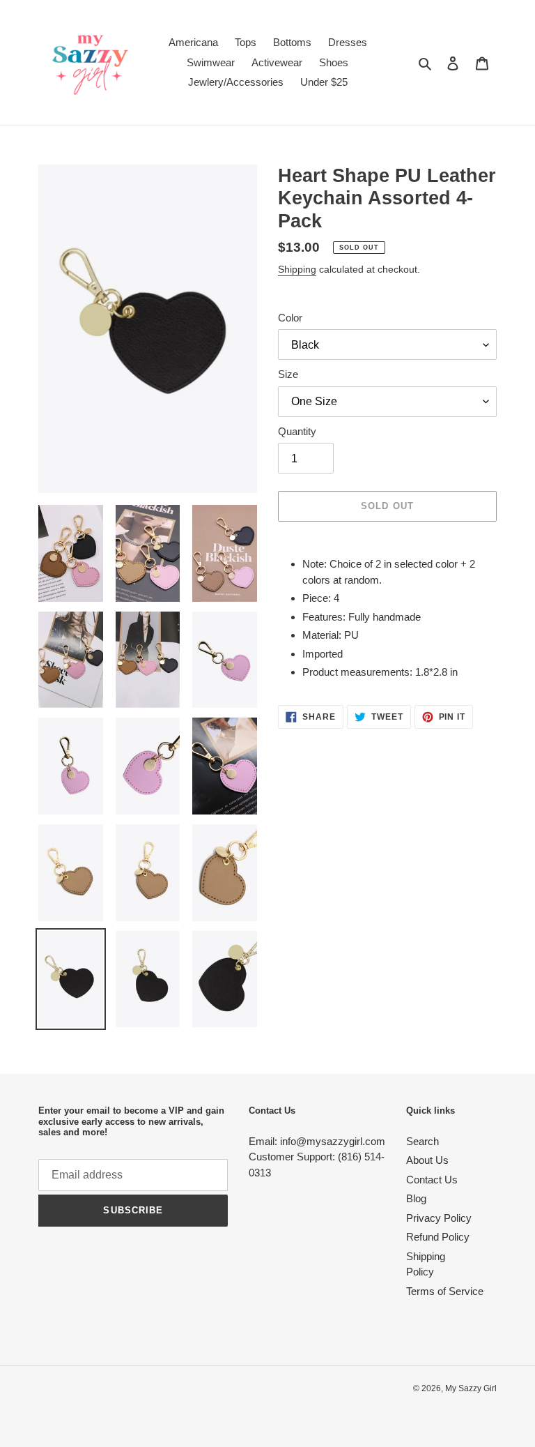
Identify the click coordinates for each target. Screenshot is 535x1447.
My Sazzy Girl (471, 1388)
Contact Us (432, 1179)
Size (288, 374)
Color (290, 318)
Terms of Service (444, 1291)
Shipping (297, 269)
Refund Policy (438, 1237)
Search (422, 1141)
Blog (416, 1198)
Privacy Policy (439, 1218)
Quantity (297, 431)
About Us (427, 1160)
